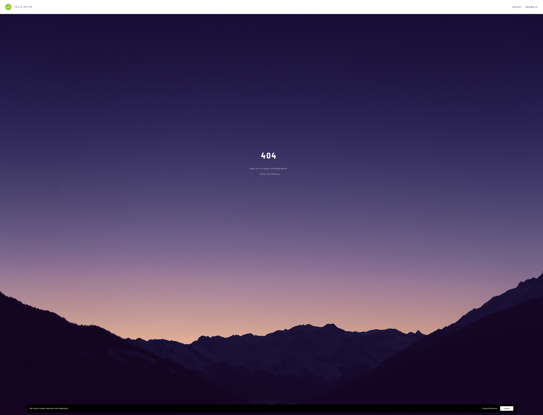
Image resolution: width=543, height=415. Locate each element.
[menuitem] (517, 7)
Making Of (531, 7)
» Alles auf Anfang (269, 174)
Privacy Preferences (489, 408)
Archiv (516, 7)
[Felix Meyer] (18, 7)
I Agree (506, 408)
